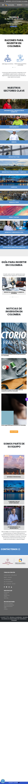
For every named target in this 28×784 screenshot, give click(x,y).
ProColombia (6, 592)
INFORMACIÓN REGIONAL (14, 477)
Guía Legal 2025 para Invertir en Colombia (13, 425)
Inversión (5, 593)
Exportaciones (6, 595)
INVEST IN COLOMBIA (23, 1)
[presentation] (3, 287)
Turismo (5, 596)
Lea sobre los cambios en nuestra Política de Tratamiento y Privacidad (14, 618)
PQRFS (5, 607)
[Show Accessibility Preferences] (3, 781)
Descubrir (14, 431)
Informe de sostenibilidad (9, 605)
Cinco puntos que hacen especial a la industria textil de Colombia (12, 390)
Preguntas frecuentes (8, 606)
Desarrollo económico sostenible (20, 64)
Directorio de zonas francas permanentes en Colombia (13, 355)
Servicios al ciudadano (8, 603)
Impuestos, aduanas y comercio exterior (14, 292)
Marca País (6, 598)
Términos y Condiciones (16, 617)
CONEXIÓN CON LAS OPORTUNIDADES (14, 502)
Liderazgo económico (7, 64)
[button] (12, 67)
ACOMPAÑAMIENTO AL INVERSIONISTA (14, 527)
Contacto (6, 609)
